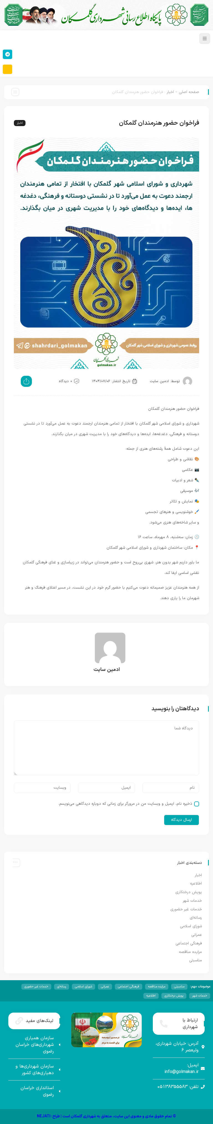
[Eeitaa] (7, 69)
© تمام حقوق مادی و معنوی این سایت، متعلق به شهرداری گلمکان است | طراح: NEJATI (106, 1116)
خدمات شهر (192, 901)
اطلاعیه (196, 884)
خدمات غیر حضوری (186, 909)
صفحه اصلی (189, 92)
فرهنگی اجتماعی (189, 943)
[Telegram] (7, 54)
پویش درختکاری (188, 892)
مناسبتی (195, 960)
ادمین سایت (159, 381)
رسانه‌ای (196, 918)
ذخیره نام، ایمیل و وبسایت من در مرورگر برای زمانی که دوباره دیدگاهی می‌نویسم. (125, 804)
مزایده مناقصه (190, 952)
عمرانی (196, 935)
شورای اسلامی (191, 926)
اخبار (170, 92)
